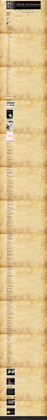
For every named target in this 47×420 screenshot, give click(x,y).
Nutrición (7, 85)
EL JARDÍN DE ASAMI (9, 346)
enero (8, 46)
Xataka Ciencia (9, 225)
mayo (8, 41)
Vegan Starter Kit (9, 334)
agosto (9, 35)
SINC (7, 145)
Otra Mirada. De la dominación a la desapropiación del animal (10, 180)
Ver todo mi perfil (12, 14)
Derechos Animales (8, 69)
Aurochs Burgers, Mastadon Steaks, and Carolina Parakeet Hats (10, 318)
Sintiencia (7, 91)
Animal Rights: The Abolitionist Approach (9, 238)
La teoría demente (9, 26)
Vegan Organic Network (10, 164)
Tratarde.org (8, 156)
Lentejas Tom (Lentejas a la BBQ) (10, 289)
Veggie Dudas (8, 257)
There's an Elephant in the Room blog (10, 222)
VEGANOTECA (8, 362)
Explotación (7, 75)
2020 (8, 54)
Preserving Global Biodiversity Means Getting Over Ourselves (10, 163)
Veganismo (7, 92)
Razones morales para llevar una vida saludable (10, 231)
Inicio (28, 14)
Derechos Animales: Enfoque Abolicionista (9, 275)
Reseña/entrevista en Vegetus (10, 258)
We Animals (8, 169)
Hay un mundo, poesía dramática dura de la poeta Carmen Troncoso (10, 228)
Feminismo (7, 79)
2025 (8, 48)
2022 (8, 52)
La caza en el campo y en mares (9, 260)
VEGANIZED (8, 359)
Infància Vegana (9, 305)
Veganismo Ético (9, 265)
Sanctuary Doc (9, 190)
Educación (7, 71)
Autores (15, 9)
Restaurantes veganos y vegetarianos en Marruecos (10, 299)
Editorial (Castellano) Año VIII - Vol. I (10, 256)
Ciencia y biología (9, 198)
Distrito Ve (8, 259)
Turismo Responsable (9, 193)
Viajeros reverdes (9, 298)
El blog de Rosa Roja (9, 308)
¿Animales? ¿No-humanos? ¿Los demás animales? (10, 266)
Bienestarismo (8, 68)
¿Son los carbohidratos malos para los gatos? (10, 249)
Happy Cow (8, 333)
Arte (32, 9)
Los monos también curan (10, 285)
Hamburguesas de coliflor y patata (10, 302)
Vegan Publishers (9, 272)
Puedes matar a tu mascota (10, 276)
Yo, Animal (8, 268)
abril (8, 42)
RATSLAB (8, 354)
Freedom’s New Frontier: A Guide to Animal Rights (10, 323)
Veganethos (8, 310)
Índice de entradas (20, 9)
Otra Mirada (8, 179)
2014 (8, 62)
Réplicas (7, 90)
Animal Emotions (9, 161)
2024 (8, 49)
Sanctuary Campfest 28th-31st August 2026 (10, 165)
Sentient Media (9, 152)
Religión (7, 89)
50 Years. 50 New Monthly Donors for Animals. (10, 170)
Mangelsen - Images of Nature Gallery (10, 328)
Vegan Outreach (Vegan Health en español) (10, 172)
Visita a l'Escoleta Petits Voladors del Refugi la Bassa (10, 307)
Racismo (7, 86)
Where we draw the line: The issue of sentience (10, 311)
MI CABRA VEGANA (9, 351)
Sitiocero (8, 227)
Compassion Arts (9, 340)
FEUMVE (8, 233)
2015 (8, 61)
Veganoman (8, 339)
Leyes (7, 82)
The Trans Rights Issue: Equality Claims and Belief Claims (10, 239)
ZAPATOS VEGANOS (9, 364)
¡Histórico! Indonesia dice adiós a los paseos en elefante (10, 195)
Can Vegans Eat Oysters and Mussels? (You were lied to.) (10, 187)
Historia (7, 80)
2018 (8, 57)
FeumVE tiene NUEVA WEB (9, 233)
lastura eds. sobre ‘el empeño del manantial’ (10, 157)
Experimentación (8, 74)
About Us (8, 304)
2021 (8, 53)
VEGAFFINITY (8, 356)
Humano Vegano (9, 245)
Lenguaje (7, 81)
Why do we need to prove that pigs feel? (10, 168)
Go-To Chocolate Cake (9, 278)
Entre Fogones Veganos (10, 301)
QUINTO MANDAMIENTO (10, 353)
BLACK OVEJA (8, 345)
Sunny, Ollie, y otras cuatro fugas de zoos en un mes (10, 297)
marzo (9, 44)
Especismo (7, 73)
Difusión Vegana (9, 279)
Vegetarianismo (8, 93)
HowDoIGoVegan (9, 277)
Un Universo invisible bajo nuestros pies (10, 149)
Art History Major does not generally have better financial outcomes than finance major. (10, 208)
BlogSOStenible (9, 159)
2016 (8, 59)
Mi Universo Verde (9, 188)
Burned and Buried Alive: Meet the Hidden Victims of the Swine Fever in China (10, 264)
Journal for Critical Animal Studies (10, 201)
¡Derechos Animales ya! (10, 235)
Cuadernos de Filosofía (10, 196)
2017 (8, 58)
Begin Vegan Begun (9, 210)
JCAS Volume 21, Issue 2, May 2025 (10, 202)
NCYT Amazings (9, 281)
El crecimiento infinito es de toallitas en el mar (10, 160)
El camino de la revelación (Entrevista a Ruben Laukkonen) (10, 218)
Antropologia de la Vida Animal (10, 243)
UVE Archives (8, 322)
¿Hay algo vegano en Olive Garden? (10, 246)
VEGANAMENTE (9, 358)
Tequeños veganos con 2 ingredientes (9, 211)
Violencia (7, 94)
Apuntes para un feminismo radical (10, 286)
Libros (26, 9)
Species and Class (9, 294)
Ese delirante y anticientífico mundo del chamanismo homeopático (10, 214)
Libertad (7, 83)
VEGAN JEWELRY (9, 357)
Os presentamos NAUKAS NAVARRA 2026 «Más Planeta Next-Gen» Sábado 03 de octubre (10, 177)
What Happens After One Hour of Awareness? (10, 173)
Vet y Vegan (8, 324)
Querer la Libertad (9, 296)
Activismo (7, 65)
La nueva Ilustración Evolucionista (9, 216)
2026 (8, 34)
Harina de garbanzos (9, 242)
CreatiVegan (8, 241)
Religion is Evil (8, 294)
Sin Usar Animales (9, 320)
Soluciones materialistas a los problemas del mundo (10, 236)
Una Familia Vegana (9, 288)
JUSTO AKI (8, 347)
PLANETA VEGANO (9, 352)
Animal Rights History (9, 335)
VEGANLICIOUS (9, 360)
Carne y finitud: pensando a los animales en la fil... (11, 37)
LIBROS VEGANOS (9, 348)
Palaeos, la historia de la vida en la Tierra (10, 251)
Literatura (7, 84)
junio (8, 40)
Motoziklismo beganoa (9, 189)
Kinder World (8, 262)
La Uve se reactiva (9, 271)
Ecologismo (7, 70)
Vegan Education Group (10, 303)
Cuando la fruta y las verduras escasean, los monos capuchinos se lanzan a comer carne (10, 147)
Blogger (26, 418)
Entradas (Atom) (20, 16)
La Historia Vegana (9, 320)
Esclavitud (7, 72)
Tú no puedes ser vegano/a (10, 280)
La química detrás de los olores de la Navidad (9, 199)
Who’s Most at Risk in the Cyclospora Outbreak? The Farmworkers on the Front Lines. (10, 154)
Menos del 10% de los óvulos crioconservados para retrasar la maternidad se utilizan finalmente (10, 283)
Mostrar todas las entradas (31, 12)
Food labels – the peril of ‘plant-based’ (10, 223)
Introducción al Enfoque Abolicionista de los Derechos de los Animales (10, 292)
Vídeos (29, 9)
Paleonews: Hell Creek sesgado (9, 252)
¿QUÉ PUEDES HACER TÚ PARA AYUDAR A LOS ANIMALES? (10, 269)
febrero (9, 45)
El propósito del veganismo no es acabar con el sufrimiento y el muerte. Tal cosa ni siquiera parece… (10, 183)
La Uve (8, 270)
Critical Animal (9, 207)
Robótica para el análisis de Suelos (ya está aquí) (10, 151)
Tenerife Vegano (9, 220)
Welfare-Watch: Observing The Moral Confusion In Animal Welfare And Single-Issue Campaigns (10, 314)
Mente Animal (8, 327)
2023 (8, 50)
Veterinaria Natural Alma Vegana (10, 248)
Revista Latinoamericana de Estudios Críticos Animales (10, 255)
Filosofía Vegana (9, 230)
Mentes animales (9, 26)
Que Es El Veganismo (9, 290)
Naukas (8, 175)
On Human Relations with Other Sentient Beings (10, 330)
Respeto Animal (9, 336)
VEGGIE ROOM (8, 363)
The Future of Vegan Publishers (9, 273)
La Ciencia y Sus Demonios (10, 213)
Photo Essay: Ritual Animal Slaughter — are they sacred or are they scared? (10, 192)
